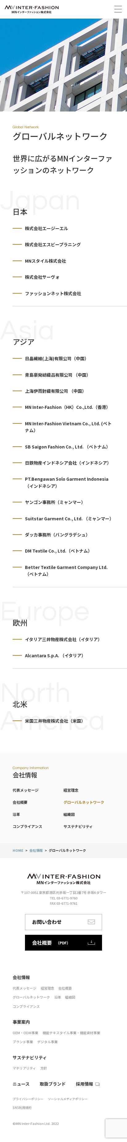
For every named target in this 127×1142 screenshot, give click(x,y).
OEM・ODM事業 (25, 1032)
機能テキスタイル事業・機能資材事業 (71, 1032)
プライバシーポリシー (28, 1098)
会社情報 (36, 850)
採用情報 (84, 1084)
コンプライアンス (27, 826)
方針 (43, 1067)
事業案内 (21, 1022)
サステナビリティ (78, 826)
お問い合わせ (47, 921)
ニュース (21, 1084)
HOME (18, 850)
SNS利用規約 (22, 1107)
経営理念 (70, 790)
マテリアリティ (24, 1067)
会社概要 (20, 802)
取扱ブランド (53, 1084)
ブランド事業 (23, 1041)
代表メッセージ (26, 790)
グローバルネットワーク (83, 802)
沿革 (16, 814)
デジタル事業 (47, 1041)
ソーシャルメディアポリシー (68, 1098)
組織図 (69, 814)
